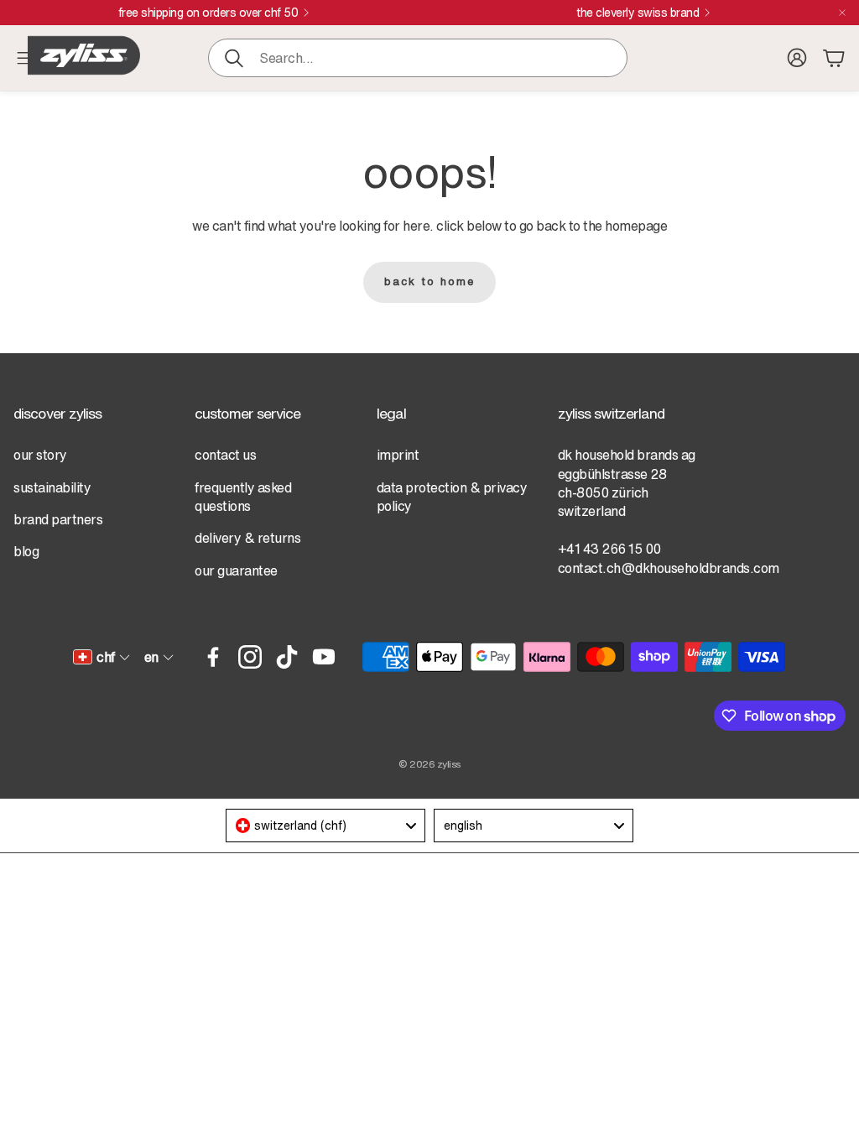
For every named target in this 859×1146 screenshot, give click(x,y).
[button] (418, 57)
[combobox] (325, 825)
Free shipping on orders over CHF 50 (208, 12)
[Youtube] (324, 657)
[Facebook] (213, 657)
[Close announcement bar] (842, 12)
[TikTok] (287, 657)
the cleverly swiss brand (637, 12)
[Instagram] (250, 657)
